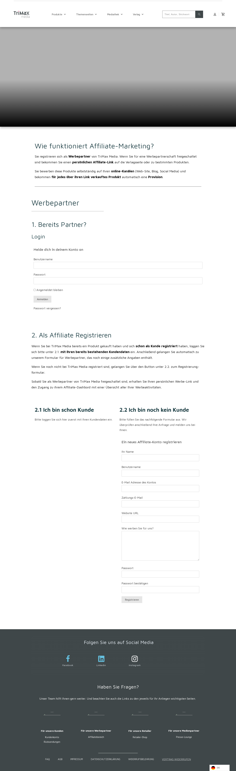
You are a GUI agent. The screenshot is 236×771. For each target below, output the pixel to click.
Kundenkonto (52, 737)
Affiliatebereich (96, 737)
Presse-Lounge (184, 737)
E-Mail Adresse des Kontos (139, 482)
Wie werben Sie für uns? (137, 528)
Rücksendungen (52, 741)
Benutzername (43, 259)
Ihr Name (128, 451)
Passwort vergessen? (47, 308)
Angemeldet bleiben (49, 290)
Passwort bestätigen (135, 583)
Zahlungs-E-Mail (132, 497)
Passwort (39, 274)
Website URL (130, 513)
